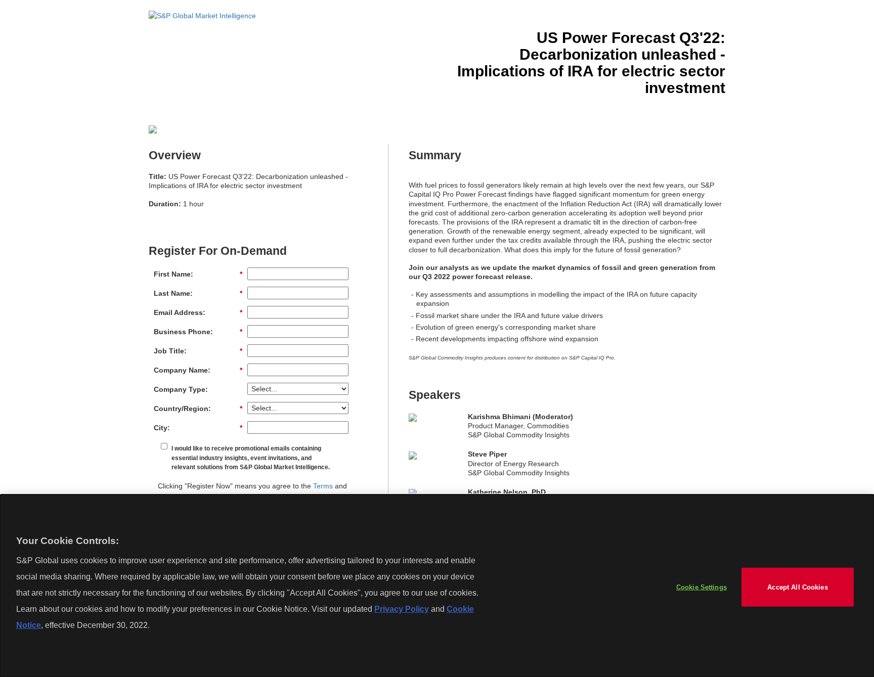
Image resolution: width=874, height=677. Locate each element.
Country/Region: (198, 408)
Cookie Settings (701, 587)
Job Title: (198, 351)
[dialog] (437, 585)
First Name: (198, 274)
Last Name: (198, 293)
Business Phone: (198, 332)
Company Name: (198, 370)
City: (198, 428)
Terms (323, 486)
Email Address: (198, 312)
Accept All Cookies (797, 587)
